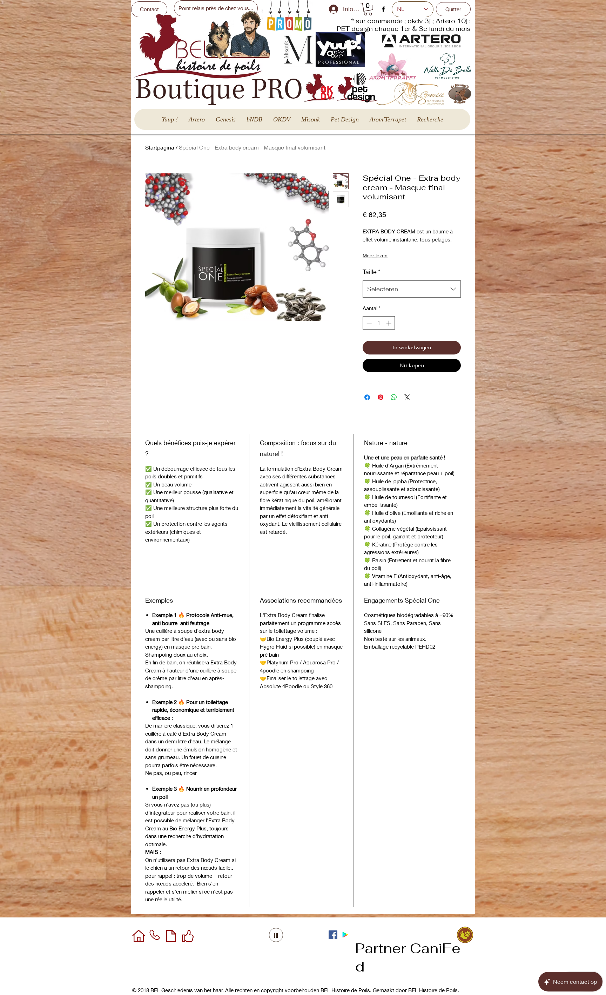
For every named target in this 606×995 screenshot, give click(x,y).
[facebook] (383, 9)
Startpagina (159, 147)
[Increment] (389, 323)
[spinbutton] (379, 323)
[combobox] (412, 289)
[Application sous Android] (345, 934)
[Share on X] (407, 397)
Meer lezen (375, 255)
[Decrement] (368, 323)
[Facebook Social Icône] (333, 934)
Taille (371, 272)
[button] (368, 9)
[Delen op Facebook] (367, 397)
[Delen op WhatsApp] (394, 397)
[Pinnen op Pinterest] (380, 397)
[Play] (276, 935)
